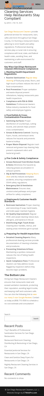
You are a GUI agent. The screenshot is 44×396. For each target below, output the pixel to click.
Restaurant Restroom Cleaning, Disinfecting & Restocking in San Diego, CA (21, 343)
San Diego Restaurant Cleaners (17, 31)
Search (7, 314)
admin (9, 23)
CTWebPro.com (30, 392)
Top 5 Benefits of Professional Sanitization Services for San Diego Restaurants (19, 333)
